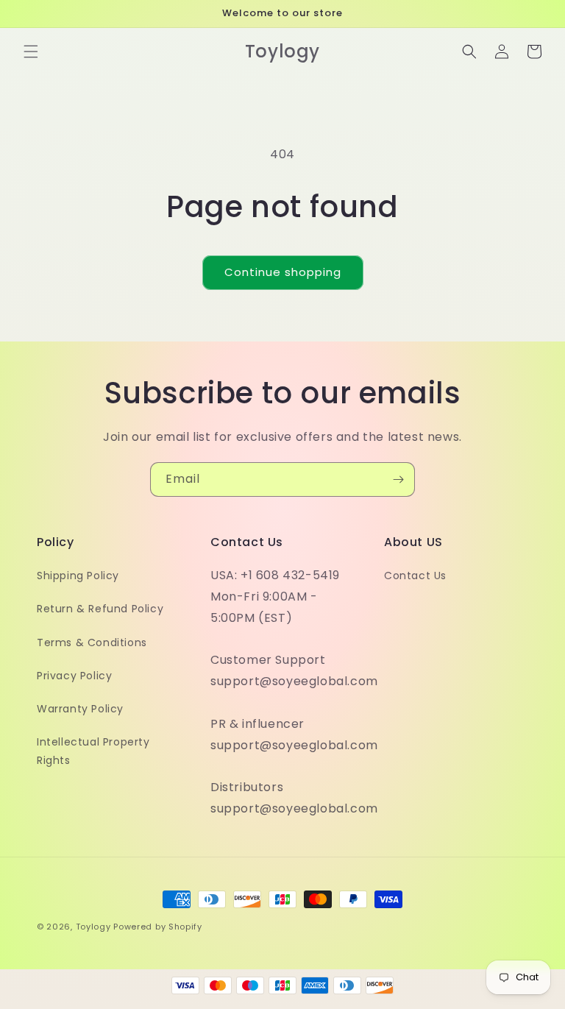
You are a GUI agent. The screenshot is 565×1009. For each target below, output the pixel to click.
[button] (31, 51)
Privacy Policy (74, 675)
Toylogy (93, 926)
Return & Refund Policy (100, 608)
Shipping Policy (78, 575)
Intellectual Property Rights (93, 751)
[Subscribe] (398, 479)
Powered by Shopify (157, 926)
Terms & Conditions (92, 642)
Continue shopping (282, 272)
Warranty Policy (80, 708)
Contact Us (415, 575)
